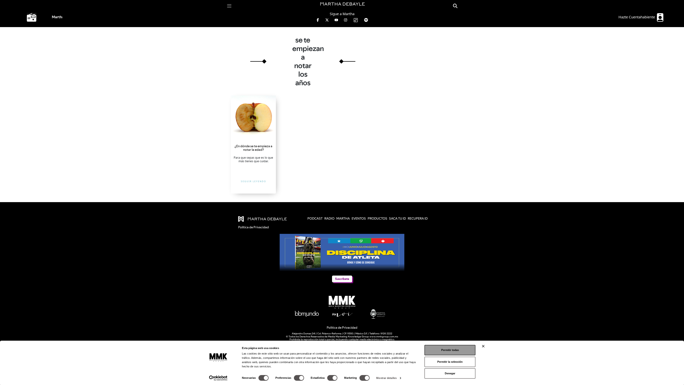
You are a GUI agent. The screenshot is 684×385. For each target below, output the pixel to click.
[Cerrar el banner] (483, 346)
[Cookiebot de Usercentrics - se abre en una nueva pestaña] (218, 378)
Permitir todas (450, 349)
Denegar (450, 373)
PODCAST (315, 218)
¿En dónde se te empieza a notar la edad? (253, 148)
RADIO (329, 218)
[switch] (299, 378)
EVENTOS (359, 218)
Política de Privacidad (342, 327)
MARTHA (343, 218)
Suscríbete (342, 279)
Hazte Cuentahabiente (637, 17)
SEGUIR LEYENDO (253, 181)
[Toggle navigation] (229, 6)
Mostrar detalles (386, 377)
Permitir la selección (450, 361)
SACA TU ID (397, 218)
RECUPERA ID (418, 218)
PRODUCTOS (377, 218)
